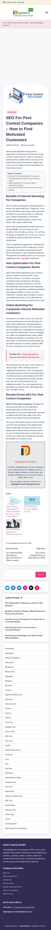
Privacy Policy (8, 883)
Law (6, 764)
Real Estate (9, 791)
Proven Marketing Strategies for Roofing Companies (14, 531)
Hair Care (9, 741)
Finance (8, 713)
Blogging (8, 681)
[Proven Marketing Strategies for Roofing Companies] (14, 523)
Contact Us (7, 880)
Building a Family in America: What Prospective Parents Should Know (25, 612)
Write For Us (8, 894)
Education (9, 699)
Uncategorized (10, 824)
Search (40, 574)
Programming (10, 782)
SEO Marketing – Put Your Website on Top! (31, 509)
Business (8, 685)
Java (7, 759)
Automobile (9, 662)
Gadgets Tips (10, 727)
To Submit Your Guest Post (23, 907)
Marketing (12, 112)
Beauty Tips (9, 672)
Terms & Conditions (10, 890)
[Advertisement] (25, 55)
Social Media (10, 805)
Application (9, 653)
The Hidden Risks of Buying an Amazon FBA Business (24, 604)
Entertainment (10, 704)
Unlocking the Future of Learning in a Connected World (21, 628)
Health (7, 745)
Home (5, 23)
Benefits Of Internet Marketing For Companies (24, 176)
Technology (9, 814)
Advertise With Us (10, 876)
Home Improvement (13, 750)
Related (11, 190)
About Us (6, 873)
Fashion (8, 708)
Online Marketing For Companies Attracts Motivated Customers (22, 184)
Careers (8, 690)
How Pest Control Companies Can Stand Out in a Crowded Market (25, 620)
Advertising (9, 649)
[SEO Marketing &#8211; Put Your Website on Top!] (32, 500)
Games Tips (9, 731)
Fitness (8, 718)
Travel (7, 819)
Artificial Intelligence (13, 658)
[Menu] (47, 12)
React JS (8, 787)
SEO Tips (8, 801)
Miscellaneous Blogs (13, 777)
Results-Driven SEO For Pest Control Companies (25, 187)
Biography (9, 676)
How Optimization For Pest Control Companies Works (24, 180)
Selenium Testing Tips (13, 796)
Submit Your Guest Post (12, 887)
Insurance (9, 754)
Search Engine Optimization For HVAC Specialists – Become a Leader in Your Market (13, 511)
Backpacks (9, 667)
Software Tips (10, 810)
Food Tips (9, 722)
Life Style (8, 768)
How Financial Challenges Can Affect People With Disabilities (24, 637)
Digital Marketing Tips (13, 695)
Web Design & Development (16, 828)
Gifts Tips (8, 736)
